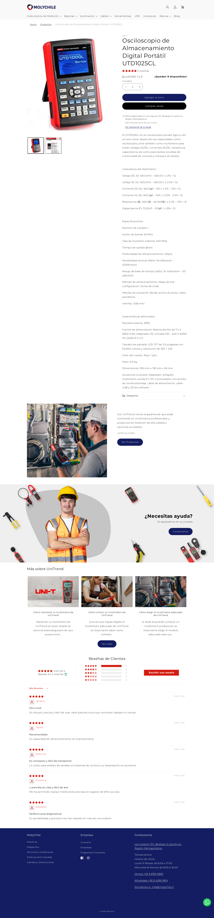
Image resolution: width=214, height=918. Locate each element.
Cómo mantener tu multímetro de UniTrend (53, 614)
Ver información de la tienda (138, 127)
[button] (44, 16)
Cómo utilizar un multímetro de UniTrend (106, 614)
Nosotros (32, 842)
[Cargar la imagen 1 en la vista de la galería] (36, 145)
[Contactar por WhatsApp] (207, 902)
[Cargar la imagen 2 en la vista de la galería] (53, 145)
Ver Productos (130, 442)
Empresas (86, 847)
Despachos (33, 847)
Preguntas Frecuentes (93, 852)
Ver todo (107, 644)
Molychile (110, 911)
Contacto (86, 842)
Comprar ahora (154, 106)
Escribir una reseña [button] (161, 672)
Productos (46, 24)
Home (33, 24)
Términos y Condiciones (40, 852)
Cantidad (126, 81)
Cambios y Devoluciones (40, 862)
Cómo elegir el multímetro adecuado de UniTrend (160, 614)
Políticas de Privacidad (39, 857)
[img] (36, 696)
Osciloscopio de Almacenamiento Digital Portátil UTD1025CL (88, 24)
